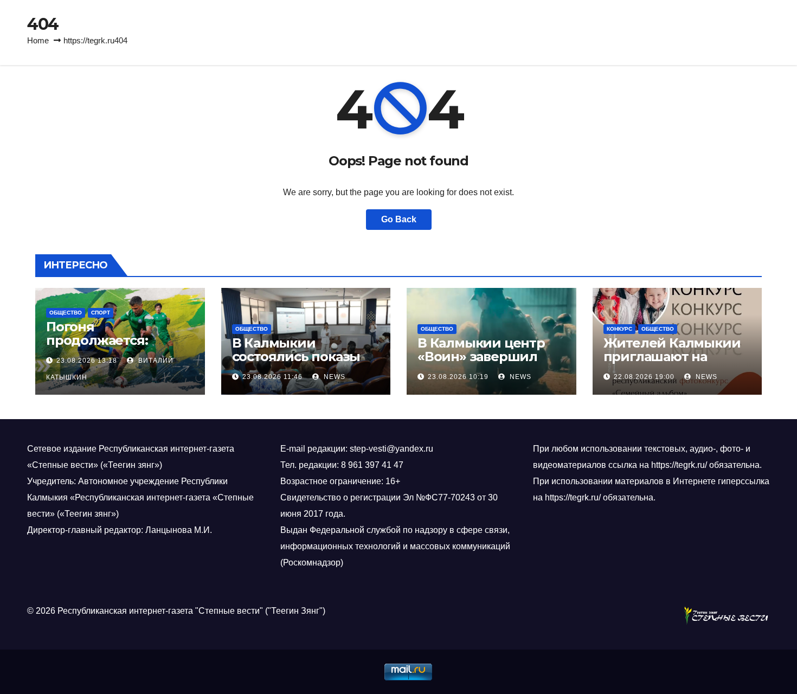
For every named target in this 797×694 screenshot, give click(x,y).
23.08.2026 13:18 (86, 360)
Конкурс (619, 329)
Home (38, 40)
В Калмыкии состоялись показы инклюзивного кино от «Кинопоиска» (300, 363)
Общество (65, 313)
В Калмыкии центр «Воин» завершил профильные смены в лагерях (490, 363)
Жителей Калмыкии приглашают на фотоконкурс (672, 356)
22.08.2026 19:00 (644, 377)
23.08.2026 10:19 (458, 377)
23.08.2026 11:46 (272, 377)
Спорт (100, 313)
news (333, 377)
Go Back (398, 219)
